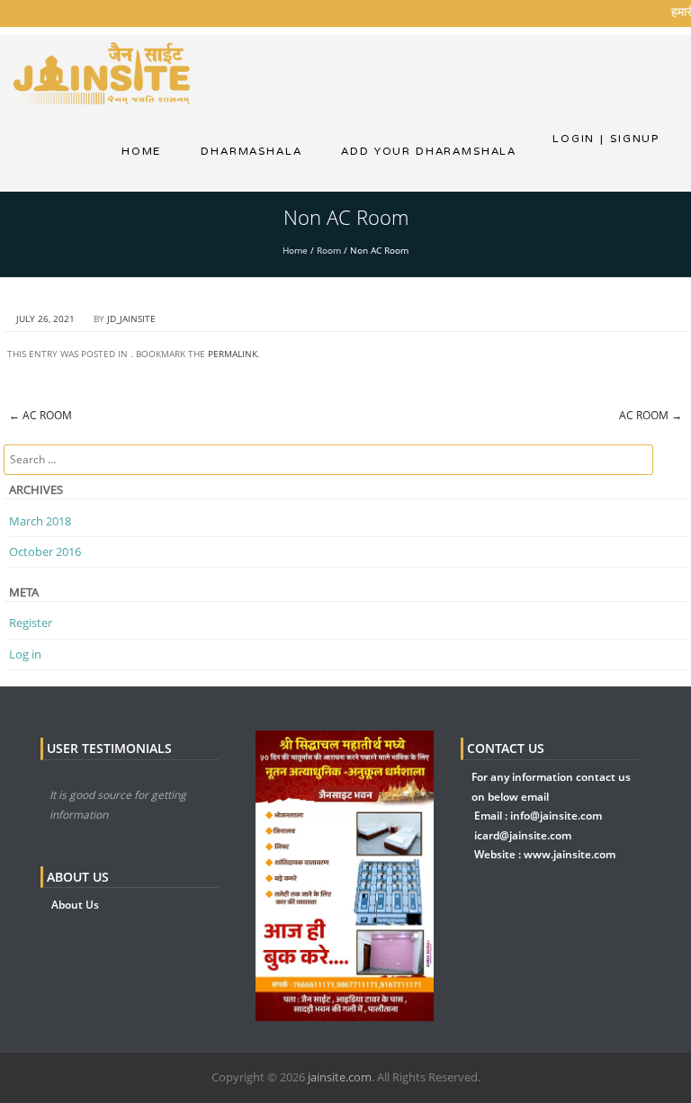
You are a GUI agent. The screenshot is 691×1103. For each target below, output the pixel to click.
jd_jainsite (131, 318)
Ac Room (650, 415)
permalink (232, 353)
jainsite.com (340, 1077)
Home (141, 151)
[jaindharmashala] (101, 71)
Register (30, 622)
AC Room (40, 415)
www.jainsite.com (569, 854)
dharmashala (251, 151)
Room (329, 250)
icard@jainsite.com (522, 835)
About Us (75, 904)
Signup (630, 138)
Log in (25, 654)
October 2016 (45, 551)
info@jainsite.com (556, 815)
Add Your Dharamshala (428, 151)
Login (573, 138)
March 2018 (40, 521)
